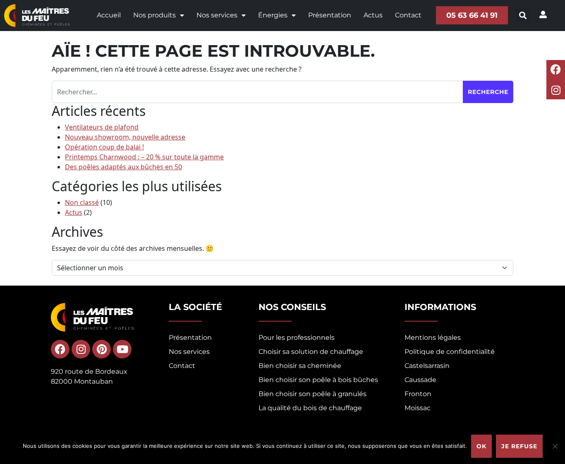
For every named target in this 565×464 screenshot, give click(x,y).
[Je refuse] (555, 446)
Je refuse (519, 446)
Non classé (82, 202)
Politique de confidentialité (450, 352)
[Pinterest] (101, 349)
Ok (481, 446)
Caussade (420, 380)
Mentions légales (433, 337)
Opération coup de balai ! (104, 146)
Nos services (216, 15)
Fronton (418, 394)
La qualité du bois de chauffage (310, 408)
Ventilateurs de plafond (102, 127)
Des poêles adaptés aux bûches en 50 (123, 166)
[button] (523, 15)
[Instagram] (555, 90)
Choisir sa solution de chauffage (311, 352)
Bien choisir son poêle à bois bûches (318, 380)
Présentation (329, 15)
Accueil (109, 15)
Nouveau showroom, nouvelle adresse (125, 137)
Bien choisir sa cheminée (300, 366)
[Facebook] (555, 69)
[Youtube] (122, 349)
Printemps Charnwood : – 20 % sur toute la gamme (144, 156)
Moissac (418, 408)
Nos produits (154, 15)
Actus (373, 15)
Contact (408, 15)
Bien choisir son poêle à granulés (312, 394)
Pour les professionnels (297, 337)
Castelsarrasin (427, 366)
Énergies (272, 15)
